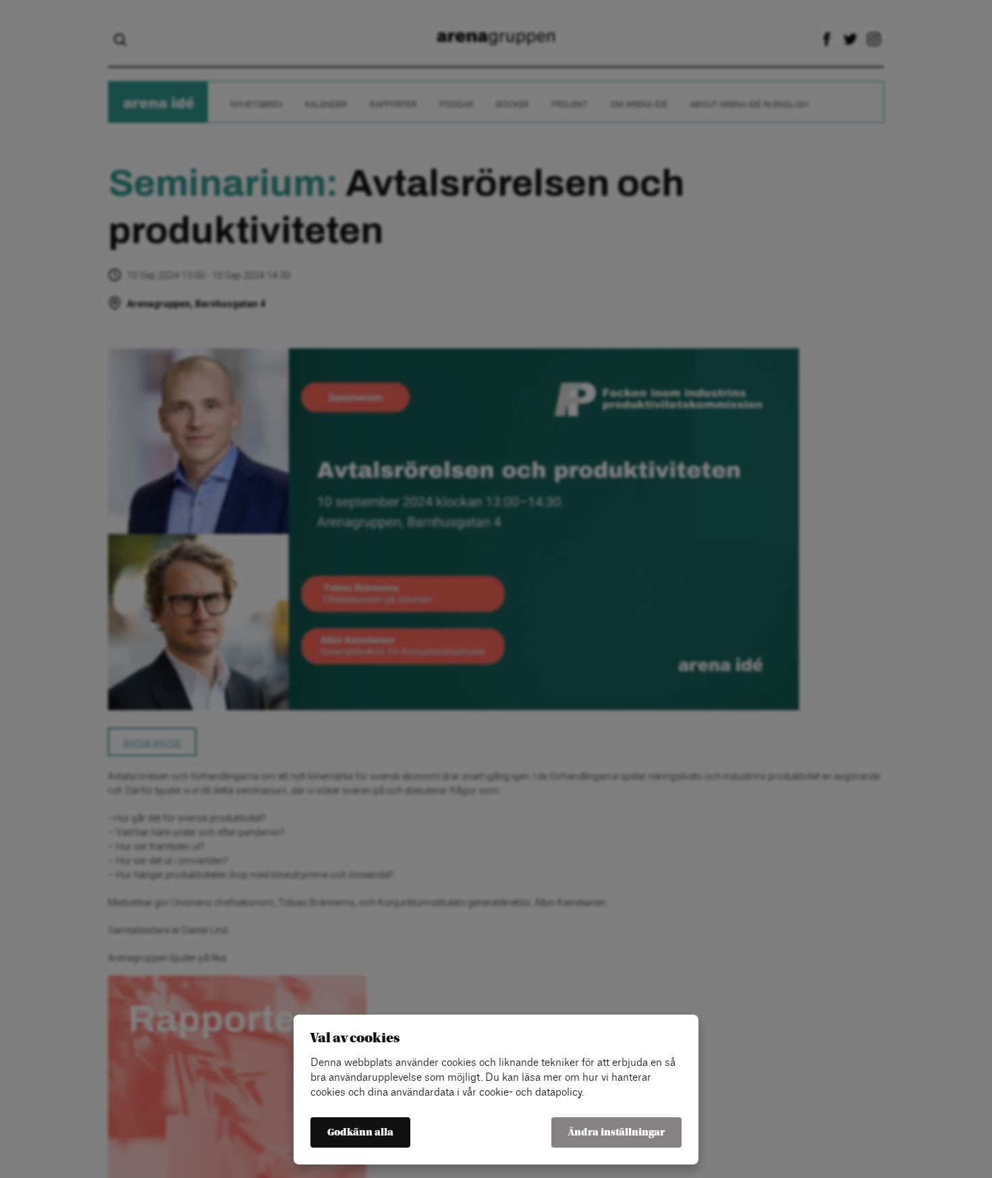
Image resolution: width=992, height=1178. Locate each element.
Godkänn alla (360, 1132)
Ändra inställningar (616, 1132)
